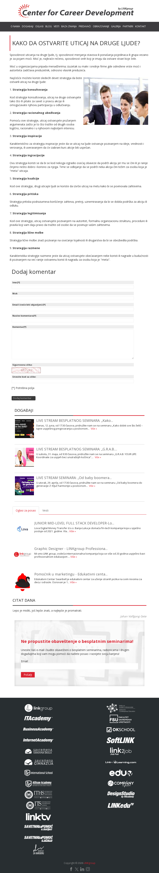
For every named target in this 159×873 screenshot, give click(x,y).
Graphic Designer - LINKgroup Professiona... (71, 548)
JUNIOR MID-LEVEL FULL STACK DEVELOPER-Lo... (74, 523)
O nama (15, 26)
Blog (48, 26)
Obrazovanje (101, 26)
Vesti (56, 26)
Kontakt (140, 26)
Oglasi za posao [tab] (26, 510)
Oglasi (39, 26)
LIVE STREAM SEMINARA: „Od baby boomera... (74, 477)
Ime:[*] (16, 282)
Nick (14, 293)
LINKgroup (89, 863)
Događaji (27, 26)
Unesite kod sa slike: (24, 376)
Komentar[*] (19, 326)
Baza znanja (69, 26)
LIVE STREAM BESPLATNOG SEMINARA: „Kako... (74, 420)
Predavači (85, 26)
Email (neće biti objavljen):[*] (28, 304)
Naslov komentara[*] (24, 315)
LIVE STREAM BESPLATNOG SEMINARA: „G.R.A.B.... (76, 449)
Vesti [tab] (45, 510)
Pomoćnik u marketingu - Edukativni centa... (71, 574)
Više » (94, 428)
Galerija (116, 26)
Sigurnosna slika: (22, 364)
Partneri (128, 26)
